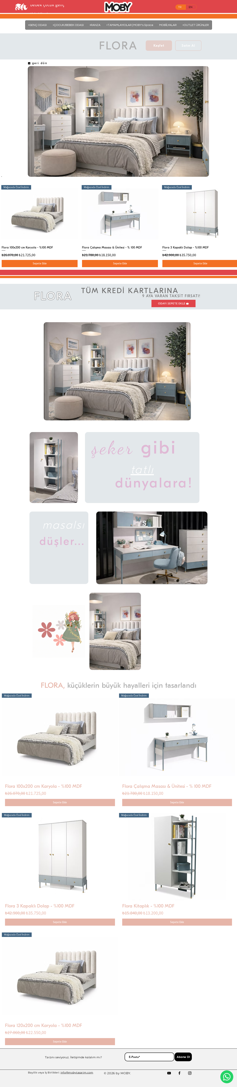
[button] (168, 25)
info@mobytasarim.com (77, 1072)
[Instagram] (190, 1073)
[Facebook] (179, 1073)
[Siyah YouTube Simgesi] (169, 1073)
